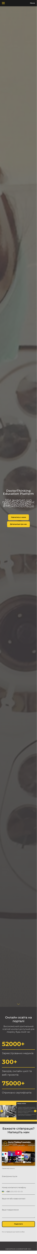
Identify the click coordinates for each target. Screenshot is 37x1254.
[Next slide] (35, 1111)
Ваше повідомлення (10, 1210)
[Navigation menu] (3, 3)
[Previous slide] (1, 1111)
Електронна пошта (9, 1176)
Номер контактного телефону (14, 1187)
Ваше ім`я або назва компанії (13, 1199)
